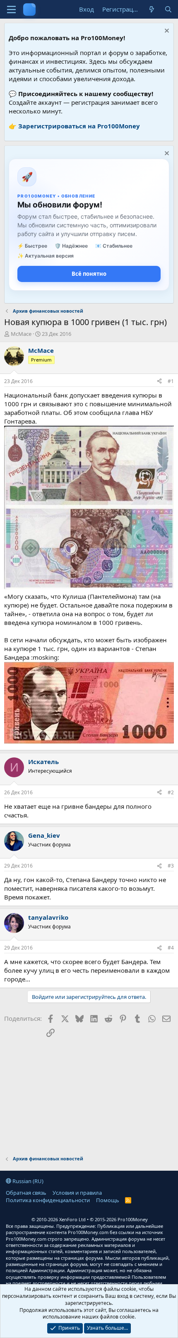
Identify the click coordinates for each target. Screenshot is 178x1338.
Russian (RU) (27, 1181)
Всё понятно (89, 273)
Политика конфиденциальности (48, 1200)
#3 (171, 865)
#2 (171, 792)
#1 (171, 381)
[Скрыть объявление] (165, 31)
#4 (171, 947)
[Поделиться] (159, 381)
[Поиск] (168, 9)
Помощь (107, 1200)
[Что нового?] (152, 9)
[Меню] (11, 9)
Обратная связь (26, 1192)
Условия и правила (77, 1192)
